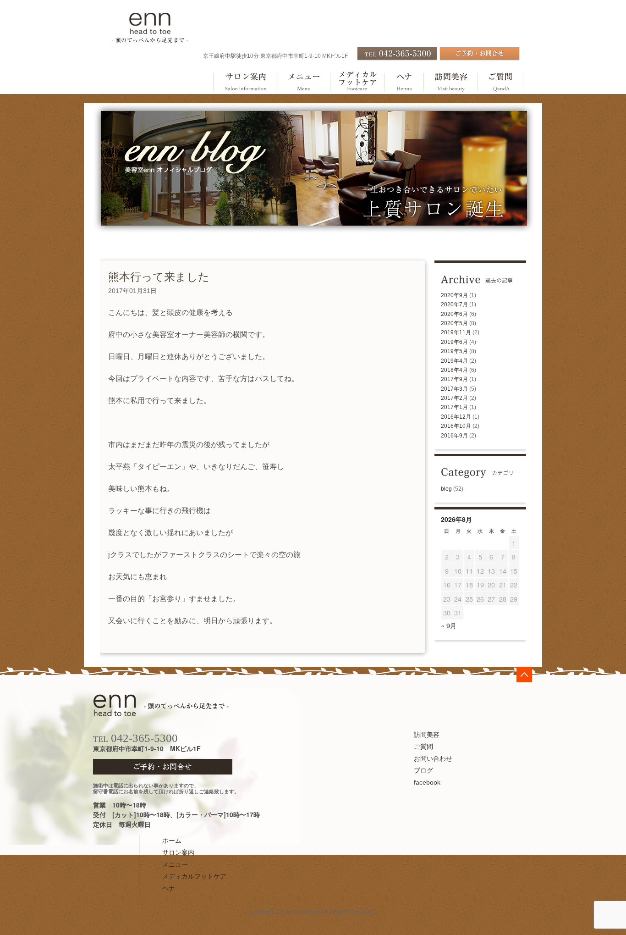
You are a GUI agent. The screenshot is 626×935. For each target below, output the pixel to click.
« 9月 (448, 625)
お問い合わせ (433, 758)
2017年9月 (454, 379)
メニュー (303, 82)
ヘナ (403, 82)
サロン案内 (245, 82)
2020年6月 (454, 314)
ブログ (423, 770)
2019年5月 (454, 351)
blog (446, 489)
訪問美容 (450, 82)
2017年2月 (454, 398)
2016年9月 (454, 435)
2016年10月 (456, 426)
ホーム (171, 840)
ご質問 (500, 82)
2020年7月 (454, 304)
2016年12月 (456, 417)
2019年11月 (456, 332)
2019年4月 (454, 361)
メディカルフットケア (357, 82)
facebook (427, 782)
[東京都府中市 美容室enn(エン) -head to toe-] (149, 39)
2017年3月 (454, 389)
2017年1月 (454, 407)
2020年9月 (454, 295)
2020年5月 (454, 323)
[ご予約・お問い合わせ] (479, 58)
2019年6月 (454, 342)
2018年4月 (454, 370)
